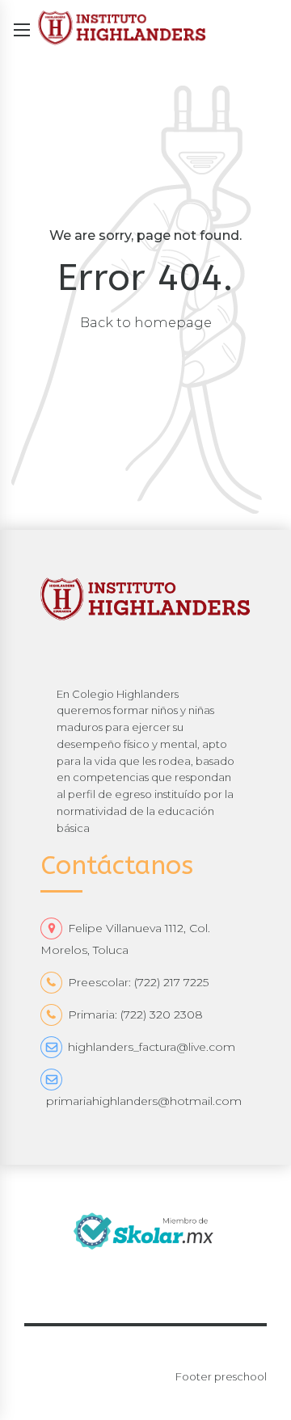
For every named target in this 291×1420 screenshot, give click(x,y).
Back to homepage (146, 322)
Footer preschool (221, 1376)
